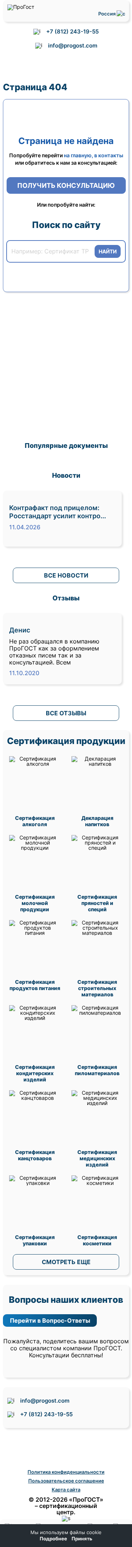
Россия (107, 14)
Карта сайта (66, 1489)
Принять (82, 1538)
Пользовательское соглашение (66, 1481)
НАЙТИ (108, 251)
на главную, (78, 155)
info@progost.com (72, 45)
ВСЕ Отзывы (66, 713)
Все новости (66, 575)
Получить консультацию (66, 185)
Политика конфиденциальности (65, 1472)
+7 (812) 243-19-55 (72, 31)
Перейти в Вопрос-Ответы (50, 1320)
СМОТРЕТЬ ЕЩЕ (66, 1262)
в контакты (108, 155)
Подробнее (53, 1538)
